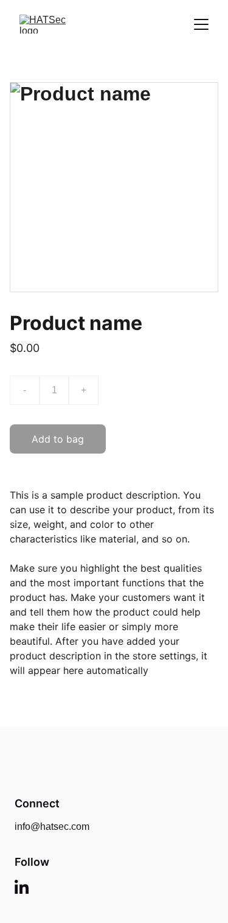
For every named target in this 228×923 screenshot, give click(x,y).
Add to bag (58, 439)
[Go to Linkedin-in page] (22, 887)
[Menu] (201, 24)
